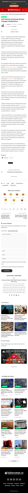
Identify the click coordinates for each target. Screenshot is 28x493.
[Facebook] (10, 209)
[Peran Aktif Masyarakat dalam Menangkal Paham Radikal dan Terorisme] (7, 444)
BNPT (13, 183)
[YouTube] (18, 295)
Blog (7, 14)
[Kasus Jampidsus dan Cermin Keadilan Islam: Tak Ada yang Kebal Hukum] (21, 424)
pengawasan (11, 78)
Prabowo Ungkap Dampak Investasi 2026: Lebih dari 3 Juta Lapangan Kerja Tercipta (21, 412)
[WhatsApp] (17, 209)
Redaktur (9, 24)
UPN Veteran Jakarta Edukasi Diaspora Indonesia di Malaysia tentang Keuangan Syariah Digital (6, 412)
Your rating (4, 230)
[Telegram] (21, 209)
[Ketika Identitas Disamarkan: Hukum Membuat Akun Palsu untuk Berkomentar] (7, 309)
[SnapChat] (16, 295)
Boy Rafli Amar (20, 183)
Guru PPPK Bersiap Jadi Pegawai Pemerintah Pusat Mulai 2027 (21, 391)
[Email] (25, 209)
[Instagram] (14, 295)
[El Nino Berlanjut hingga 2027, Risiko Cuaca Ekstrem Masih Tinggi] (7, 424)
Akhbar (4, 406)
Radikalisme (13, 185)
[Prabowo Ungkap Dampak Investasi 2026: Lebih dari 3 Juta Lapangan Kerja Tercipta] (21, 403)
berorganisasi (22, 105)
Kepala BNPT (5, 185)
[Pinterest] (12, 295)
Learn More (14, 5)
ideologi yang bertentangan (11, 67)
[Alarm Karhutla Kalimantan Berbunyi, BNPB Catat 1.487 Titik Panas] (21, 326)
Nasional (4, 16)
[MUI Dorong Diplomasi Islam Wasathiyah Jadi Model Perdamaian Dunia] (21, 444)
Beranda (3, 14)
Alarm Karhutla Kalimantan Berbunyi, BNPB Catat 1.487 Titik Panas (21, 334)
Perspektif (5, 447)
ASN (8, 183)
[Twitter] (13, 209)
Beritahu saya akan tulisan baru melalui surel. (13, 266)
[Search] (25, 10)
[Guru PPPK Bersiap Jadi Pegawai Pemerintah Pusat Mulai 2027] (21, 383)
